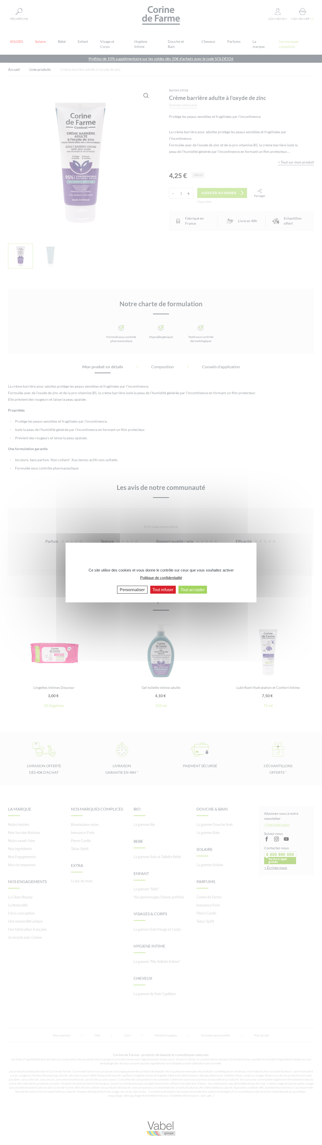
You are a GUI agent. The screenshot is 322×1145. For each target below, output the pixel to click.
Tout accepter (193, 589)
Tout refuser (162, 589)
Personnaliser (132, 589)
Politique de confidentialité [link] (161, 578)
